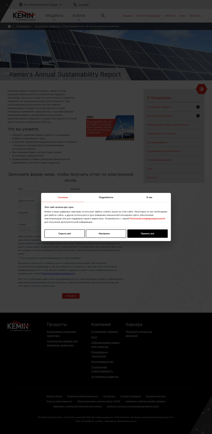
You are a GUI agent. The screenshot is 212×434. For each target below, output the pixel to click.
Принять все (147, 233)
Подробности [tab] (106, 197)
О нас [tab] (149, 197)
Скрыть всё (64, 233)
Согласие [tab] (63, 197)
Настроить (104, 233)
